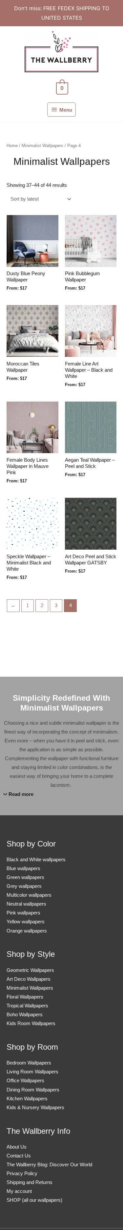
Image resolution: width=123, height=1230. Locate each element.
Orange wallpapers (27, 930)
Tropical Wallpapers (27, 1005)
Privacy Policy (22, 1173)
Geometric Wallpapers (30, 970)
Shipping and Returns (29, 1182)
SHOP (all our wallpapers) (34, 1200)
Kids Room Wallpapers (31, 1023)
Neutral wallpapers (26, 904)
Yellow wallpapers (26, 921)
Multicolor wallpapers (29, 895)
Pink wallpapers (23, 912)
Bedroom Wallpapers (29, 1062)
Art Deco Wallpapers (29, 979)
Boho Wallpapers (25, 1014)
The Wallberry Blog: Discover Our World (49, 1164)
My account (19, 1191)
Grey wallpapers (24, 886)
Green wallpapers (25, 877)
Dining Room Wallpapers (33, 1089)
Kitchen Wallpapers (27, 1098)
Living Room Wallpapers (32, 1071)
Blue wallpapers (23, 868)
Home (12, 145)
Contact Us (19, 1155)
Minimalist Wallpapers (42, 145)
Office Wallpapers (25, 1080)
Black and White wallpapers (36, 859)
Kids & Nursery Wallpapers (35, 1107)
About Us (17, 1147)
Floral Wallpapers (25, 996)
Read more (21, 794)
